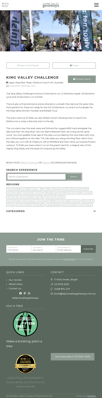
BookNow (5, 5)
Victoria (10, 205)
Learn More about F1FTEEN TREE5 (72, 356)
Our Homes (15, 280)
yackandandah (53, 205)
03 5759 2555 (61, 284)
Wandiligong (50, 193)
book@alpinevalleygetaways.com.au (75, 293)
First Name (12, 247)
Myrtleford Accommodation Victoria (75, 193)
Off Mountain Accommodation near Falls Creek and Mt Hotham (35, 197)
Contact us (15, 288)
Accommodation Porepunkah (30, 205)
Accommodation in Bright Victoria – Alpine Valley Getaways (33, 189)
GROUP (46, 163)
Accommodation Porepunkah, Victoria (24, 193)
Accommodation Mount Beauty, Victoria (25, 201)
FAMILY (23, 163)
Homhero (91, 396)
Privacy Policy (69, 259)
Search (73, 176)
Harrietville (83, 189)
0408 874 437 (62, 289)
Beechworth (87, 201)
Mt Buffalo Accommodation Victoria (63, 201)
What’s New (16, 284)
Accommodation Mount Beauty (77, 205)
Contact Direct (83, 79)
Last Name (37, 247)
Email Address (64, 247)
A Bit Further (69, 189)
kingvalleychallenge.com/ (22, 86)
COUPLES (33, 163)
